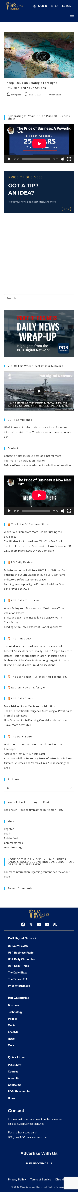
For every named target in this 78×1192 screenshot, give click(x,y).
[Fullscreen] (69, 159)
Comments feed (13, 843)
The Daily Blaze (21, 736)
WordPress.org (13, 847)
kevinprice (16, 94)
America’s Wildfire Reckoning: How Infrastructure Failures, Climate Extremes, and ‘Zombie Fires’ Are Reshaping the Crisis (38, 763)
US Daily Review (22, 562)
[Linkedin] (47, 924)
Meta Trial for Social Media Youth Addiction (29, 706)
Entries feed (11, 838)
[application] (39, 143)
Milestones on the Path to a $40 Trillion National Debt (35, 570)
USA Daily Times (22, 698)
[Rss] (55, 924)
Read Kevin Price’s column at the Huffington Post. (33, 810)
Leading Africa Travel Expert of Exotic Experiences (33, 627)
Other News (55, 94)
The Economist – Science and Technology (39, 676)
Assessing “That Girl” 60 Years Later (24, 754)
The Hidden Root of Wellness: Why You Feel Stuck (33, 541)
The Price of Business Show (30, 524)
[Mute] (63, 159)
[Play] (9, 159)
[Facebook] (23, 924)
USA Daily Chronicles (25, 600)
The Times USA (21, 638)
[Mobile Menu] (72, 17)
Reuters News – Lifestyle (28, 687)
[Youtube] (39, 924)
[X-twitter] (31, 924)
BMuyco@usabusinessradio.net (23, 465)
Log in (7, 833)
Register (9, 829)
